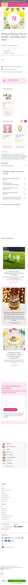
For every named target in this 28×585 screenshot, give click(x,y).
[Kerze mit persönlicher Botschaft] (7, 133)
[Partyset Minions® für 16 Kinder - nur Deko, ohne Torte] (7, 217)
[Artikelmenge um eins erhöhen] (7, 62)
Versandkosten (19, 583)
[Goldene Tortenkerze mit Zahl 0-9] (20, 133)
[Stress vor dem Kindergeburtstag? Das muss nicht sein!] (14, 258)
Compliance (3, 508)
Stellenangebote (4, 499)
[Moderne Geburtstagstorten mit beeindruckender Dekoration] (14, 299)
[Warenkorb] (22, 5)
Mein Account (4, 501)
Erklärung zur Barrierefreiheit (7, 515)
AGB (2, 506)
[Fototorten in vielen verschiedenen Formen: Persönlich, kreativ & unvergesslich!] (14, 339)
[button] (2, 569)
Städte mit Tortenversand (6, 490)
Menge (2, 59)
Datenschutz (3, 514)
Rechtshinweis (4, 510)
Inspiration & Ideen (5, 495)
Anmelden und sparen (10, 409)
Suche (2, 486)
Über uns (3, 492)
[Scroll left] (22, 121)
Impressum (3, 512)
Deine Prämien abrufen (5, 497)
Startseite (3, 30)
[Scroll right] (25, 121)
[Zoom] (22, 26)
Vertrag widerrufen (5, 519)
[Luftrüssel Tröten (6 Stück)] (7, 101)
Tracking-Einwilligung (5, 517)
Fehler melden (4, 493)
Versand (2, 488)
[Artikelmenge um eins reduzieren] (2, 62)
